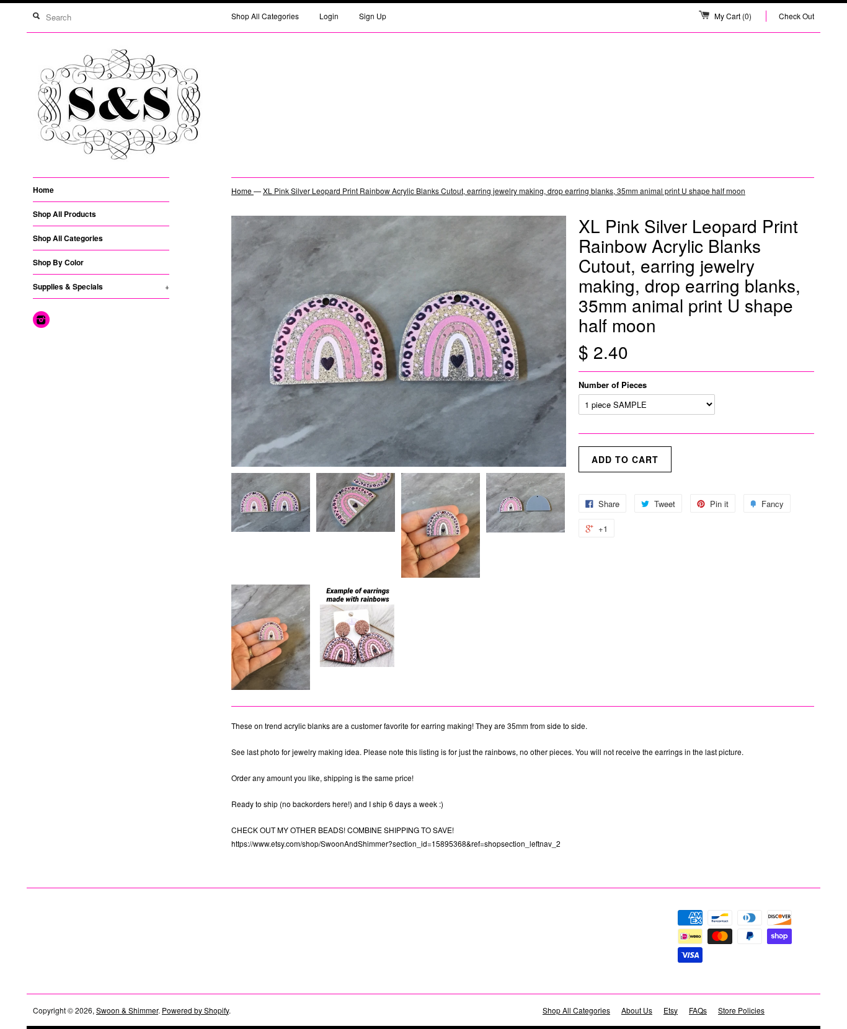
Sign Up (372, 16)
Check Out (796, 16)
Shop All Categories (265, 16)
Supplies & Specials (101, 286)
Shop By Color (58, 262)
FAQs (698, 1010)
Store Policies (741, 1010)
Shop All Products (64, 213)
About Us (636, 1010)
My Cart (733, 16)
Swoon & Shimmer (127, 1010)
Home (43, 189)
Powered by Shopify (195, 1010)
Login (329, 16)
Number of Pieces (613, 385)
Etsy (670, 1010)
